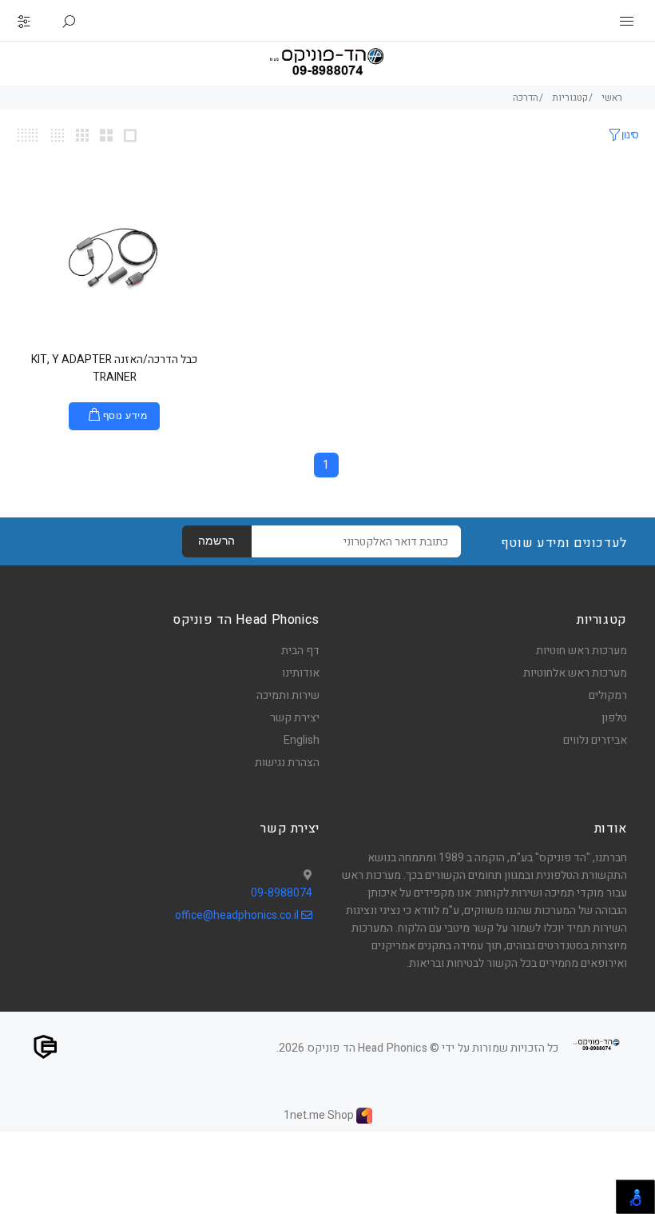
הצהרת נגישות (287, 762)
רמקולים (608, 695)
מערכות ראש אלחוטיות (575, 673)
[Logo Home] (596, 1044)
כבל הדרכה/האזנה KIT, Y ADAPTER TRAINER (114, 368)
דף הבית (300, 650)
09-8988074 (281, 893)
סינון (630, 135)
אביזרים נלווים (595, 740)
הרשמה (217, 542)
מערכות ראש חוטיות (581, 650)
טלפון (614, 717)
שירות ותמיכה (288, 695)
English (302, 740)
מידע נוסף (125, 417)
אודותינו (301, 673)
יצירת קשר (295, 717)
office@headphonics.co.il (238, 915)
